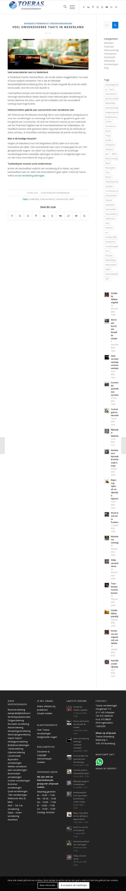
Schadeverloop (111, 182)
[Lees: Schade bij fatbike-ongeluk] (107, 294)
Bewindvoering (111, 108)
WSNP (107, 269)
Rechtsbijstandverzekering (21, 716)
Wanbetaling (110, 260)
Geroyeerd (110, 145)
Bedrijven (29, 23)
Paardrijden (110, 168)
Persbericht (42, 23)
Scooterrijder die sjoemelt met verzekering (117, 388)
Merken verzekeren (17, 766)
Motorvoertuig (111, 158)
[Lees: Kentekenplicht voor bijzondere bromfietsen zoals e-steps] (107, 451)
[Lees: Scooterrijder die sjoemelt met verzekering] (107, 384)
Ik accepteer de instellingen (74, 885)
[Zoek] (64, 7)
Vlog (106, 67)
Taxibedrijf (33, 199)
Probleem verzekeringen (58, 193)
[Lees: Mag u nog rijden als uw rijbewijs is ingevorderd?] (107, 481)
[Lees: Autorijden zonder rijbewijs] (107, 662)
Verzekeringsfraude (111, 246)
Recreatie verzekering (18, 723)
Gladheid (109, 149)
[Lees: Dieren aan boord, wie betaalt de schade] (107, 321)
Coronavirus (110, 126)
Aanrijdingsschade (111, 84)
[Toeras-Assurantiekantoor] (34, 7)
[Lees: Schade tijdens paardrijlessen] (107, 612)
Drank (107, 131)
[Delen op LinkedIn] (44, 216)
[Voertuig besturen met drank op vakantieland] (123, 445)
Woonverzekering (16, 709)
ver (106, 232)
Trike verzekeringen (17, 794)
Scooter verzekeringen (19, 780)
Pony (107, 172)
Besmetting (110, 103)
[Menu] (71, 7)
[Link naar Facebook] (83, 7)
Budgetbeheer (111, 117)
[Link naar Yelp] (102, 7)
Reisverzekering (15, 727)
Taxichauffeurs (111, 214)
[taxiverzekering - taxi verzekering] (48, 54)
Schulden (109, 186)
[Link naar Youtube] (106, 7)
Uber (71, 199)
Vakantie (108, 228)
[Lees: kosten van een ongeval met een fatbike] (107, 632)
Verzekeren (110, 242)
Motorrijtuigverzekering (19, 734)
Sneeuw (108, 200)
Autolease (13, 819)
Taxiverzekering (15, 748)
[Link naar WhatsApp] (111, 7)
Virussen (108, 255)
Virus (107, 251)
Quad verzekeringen (18, 791)
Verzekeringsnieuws (61, 23)
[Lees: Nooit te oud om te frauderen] (107, 514)
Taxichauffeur (47, 199)
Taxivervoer (61, 199)
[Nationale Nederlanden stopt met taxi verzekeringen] (2, 445)
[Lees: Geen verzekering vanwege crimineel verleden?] (107, 357)
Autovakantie (110, 94)
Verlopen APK (111, 237)
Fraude (108, 140)
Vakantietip (109, 60)
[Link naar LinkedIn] (88, 7)
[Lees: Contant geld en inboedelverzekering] (107, 410)
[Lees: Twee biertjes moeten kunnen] (107, 585)
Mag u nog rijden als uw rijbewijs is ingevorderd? (80, 816)
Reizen (108, 177)
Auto (112, 89)
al (106, 89)
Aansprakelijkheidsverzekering (22, 713)
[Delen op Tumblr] (52, 216)
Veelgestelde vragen (47, 737)
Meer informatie (47, 885)
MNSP (114, 154)
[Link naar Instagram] (97, 7)
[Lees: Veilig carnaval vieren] (107, 561)
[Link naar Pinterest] (93, 7)
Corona (108, 121)
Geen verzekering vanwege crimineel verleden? (116, 362)
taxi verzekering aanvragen (31, 175)
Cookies (41, 762)
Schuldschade (111, 195)
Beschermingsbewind (111, 98)
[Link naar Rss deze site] (116, 7)
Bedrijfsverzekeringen (18, 745)
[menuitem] (64, 7)
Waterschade (110, 265)
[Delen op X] (20, 216)
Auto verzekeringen (17, 770)
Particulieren (110, 53)
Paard (107, 163)
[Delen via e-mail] (76, 216)
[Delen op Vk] (60, 216)
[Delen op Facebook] (12, 216)
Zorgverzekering (16, 720)
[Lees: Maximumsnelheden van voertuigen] (107, 538)
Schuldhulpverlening (111, 191)
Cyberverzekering (16, 752)
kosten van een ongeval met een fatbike (114, 636)
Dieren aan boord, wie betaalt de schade (81, 724)
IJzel (107, 154)
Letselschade (14, 755)
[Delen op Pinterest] (36, 216)
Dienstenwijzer (44, 758)
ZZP (107, 279)
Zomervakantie (111, 274)
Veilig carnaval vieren (114, 563)
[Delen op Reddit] (68, 216)
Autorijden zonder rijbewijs (115, 663)
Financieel (109, 46)
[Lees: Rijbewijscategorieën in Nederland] (107, 431)
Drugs (107, 135)
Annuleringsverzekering (19, 731)
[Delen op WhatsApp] (28, 216)
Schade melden (44, 713)
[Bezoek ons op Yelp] (84, 216)
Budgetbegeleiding (111, 112)
